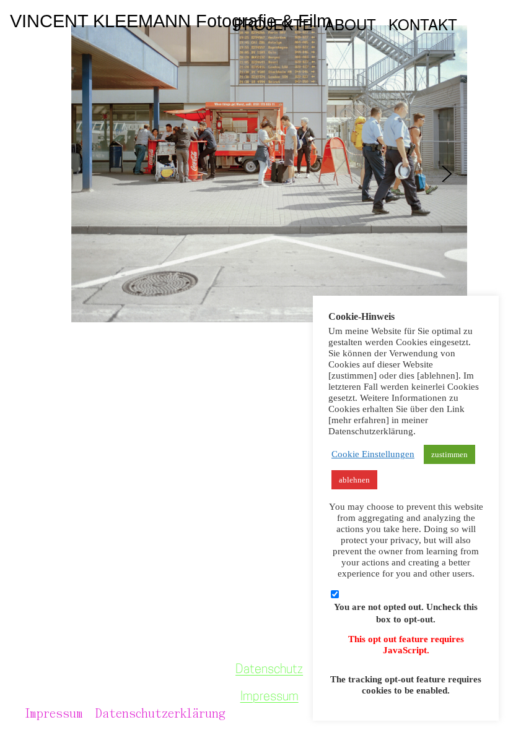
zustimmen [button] (449, 454)
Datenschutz (269, 670)
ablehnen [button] (354, 479)
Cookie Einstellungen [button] (372, 454)
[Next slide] (447, 173)
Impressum (269, 697)
